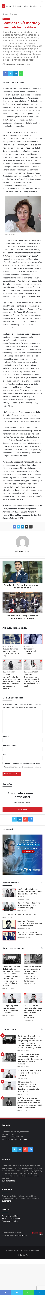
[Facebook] (5, 73)
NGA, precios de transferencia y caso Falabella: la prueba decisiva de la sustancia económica (33, 1012)
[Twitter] (10, 73)
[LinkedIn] (15, 73)
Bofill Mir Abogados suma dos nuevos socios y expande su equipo (29, 905)
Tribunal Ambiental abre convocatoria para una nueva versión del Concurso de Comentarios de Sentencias (32, 974)
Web (4, 754)
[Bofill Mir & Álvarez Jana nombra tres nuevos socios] (9, 935)
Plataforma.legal (21, 1235)
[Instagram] (30, 819)
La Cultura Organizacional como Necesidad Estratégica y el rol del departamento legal (32, 680)
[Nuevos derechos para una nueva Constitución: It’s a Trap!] (12, 639)
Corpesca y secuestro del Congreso (30, 651)
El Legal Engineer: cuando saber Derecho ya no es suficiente (10, 1009)
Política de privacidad (10, 1216)
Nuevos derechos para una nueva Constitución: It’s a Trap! (11, 652)
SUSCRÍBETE (6, 1201)
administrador (10, 64)
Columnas (13, 14)
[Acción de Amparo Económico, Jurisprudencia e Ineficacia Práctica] (9, 924)
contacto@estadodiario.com (16, 1139)
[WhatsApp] (21, 73)
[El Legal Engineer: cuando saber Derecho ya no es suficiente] (12, 998)
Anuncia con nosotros (10, 1221)
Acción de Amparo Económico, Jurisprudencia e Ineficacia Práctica (30, 923)
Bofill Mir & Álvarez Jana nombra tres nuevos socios (30, 933)
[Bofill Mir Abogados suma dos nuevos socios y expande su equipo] (9, 906)
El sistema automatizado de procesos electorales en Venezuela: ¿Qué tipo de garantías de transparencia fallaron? (12, 681)
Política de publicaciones (11, 1218)
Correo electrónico (10, 745)
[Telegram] (39, 1292)
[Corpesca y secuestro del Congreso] (33, 639)
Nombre (6, 736)
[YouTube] (25, 819)
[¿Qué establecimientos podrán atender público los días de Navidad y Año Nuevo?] (9, 892)
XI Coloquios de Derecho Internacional (20, 914)
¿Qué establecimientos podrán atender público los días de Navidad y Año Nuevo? (30, 892)
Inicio (6, 14)
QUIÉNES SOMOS (8, 1181)
